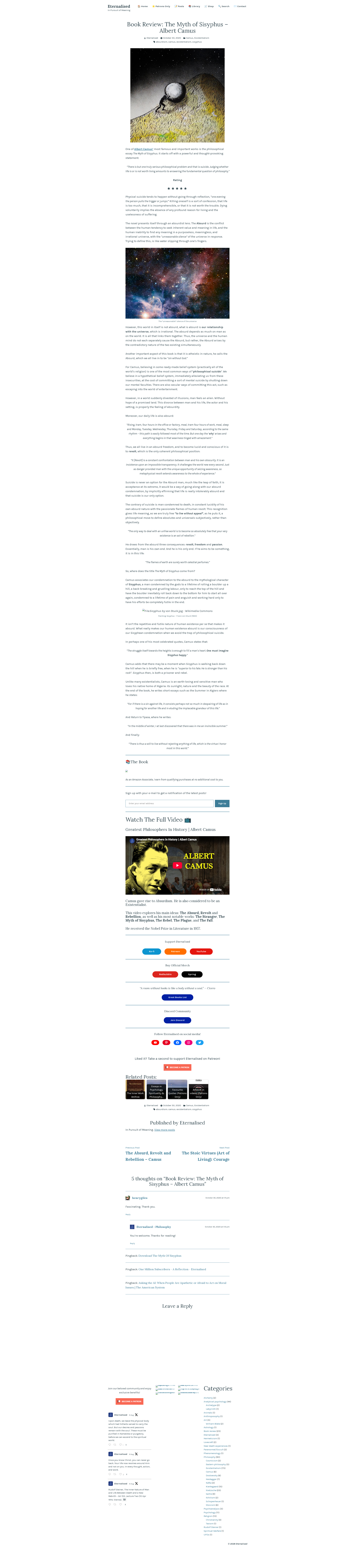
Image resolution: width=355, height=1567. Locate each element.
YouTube (201, 951)
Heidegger (211, 1479)
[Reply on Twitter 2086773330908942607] (110, 1505)
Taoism (209, 1523)
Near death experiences (216, 1446)
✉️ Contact (240, 6)
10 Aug (131, 1484)
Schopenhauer (213, 1501)
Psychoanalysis (212, 1508)
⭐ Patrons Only (161, 6)
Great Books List (177, 997)
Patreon (175, 951)
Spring (192, 974)
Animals (208, 1412)
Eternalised (119, 6)
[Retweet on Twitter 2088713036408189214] (115, 1445)
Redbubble (165, 974)
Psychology (210, 1512)
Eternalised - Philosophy (154, 1227)
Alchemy (208, 1398)
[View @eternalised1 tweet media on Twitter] (124, 1500)
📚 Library (194, 6)
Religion (208, 1516)
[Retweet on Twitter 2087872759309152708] (115, 1474)
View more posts (164, 1129)
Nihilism (210, 1497)
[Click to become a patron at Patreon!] (177, 1067)
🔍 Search (223, 6)
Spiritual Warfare (212, 1531)
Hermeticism (210, 1438)
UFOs (206, 1534)
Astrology (209, 1427)
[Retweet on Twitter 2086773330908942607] (115, 1505)
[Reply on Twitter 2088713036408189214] (110, 1445)
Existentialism (201, 38)
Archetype (211, 1405)
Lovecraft (208, 1442)
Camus (189, 38)
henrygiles (139, 1198)
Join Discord (177, 1020)
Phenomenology (212, 1453)
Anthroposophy (212, 1416)
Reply (127, 1214)
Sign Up (222, 803)
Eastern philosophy (216, 1464)
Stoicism (210, 1505)
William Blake (213, 1423)
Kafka (208, 1482)
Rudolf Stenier (211, 1527)
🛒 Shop (209, 6)
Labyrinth (211, 1409)
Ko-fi (151, 951)
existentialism (184, 41)
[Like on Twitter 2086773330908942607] (121, 1505)
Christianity (212, 1519)
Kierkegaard (212, 1486)
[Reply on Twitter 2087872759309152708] (110, 1474)
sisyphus (197, 41)
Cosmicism (212, 1460)
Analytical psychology (215, 1401)
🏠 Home (143, 6)
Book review (210, 1431)
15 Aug (131, 1415)
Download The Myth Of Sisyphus (160, 1255)
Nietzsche (211, 1490)
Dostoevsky (212, 1475)
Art (205, 1420)
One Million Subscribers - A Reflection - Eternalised (172, 1269)
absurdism (161, 41)
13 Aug (131, 1454)
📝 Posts (179, 6)
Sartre (209, 1494)
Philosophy (209, 1457)
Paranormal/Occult (214, 1449)
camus (171, 41)
